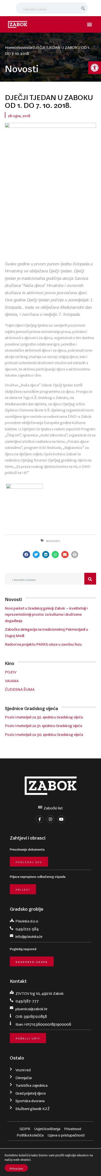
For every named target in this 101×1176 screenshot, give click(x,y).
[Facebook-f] (40, 819)
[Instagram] (50, 819)
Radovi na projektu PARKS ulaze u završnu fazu (43, 643)
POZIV (10, 670)
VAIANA (12, 679)
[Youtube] (61, 819)
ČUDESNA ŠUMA (20, 688)
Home (10, 46)
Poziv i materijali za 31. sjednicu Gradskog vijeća (43, 724)
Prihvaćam (16, 1168)
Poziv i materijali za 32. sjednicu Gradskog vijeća (44, 716)
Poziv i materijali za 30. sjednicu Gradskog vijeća (44, 733)
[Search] (83, 8)
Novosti (23, 46)
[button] (94, 67)
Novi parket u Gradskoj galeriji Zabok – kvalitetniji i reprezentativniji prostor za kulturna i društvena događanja (46, 613)
